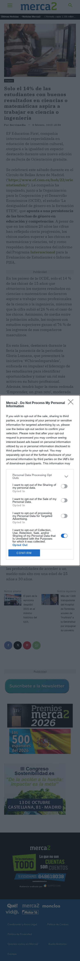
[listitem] (40, 476)
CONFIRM (24, 553)
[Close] (72, 403)
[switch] (64, 486)
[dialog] (40, 480)
